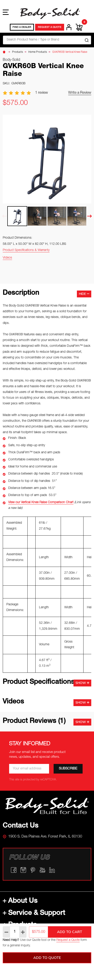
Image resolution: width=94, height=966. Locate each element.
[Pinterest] (33, 870)
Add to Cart (69, 931)
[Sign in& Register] (69, 27)
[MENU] (6, 12)
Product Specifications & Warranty (26, 250)
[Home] (5, 52)
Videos (7, 257)
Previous (4, 216)
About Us (23, 901)
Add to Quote (47, 957)
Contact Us (21, 826)
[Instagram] (23, 870)
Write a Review (79, 93)
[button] (47, 806)
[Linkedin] (52, 870)
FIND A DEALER (22, 27)
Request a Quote (68, 940)
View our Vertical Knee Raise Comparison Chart (40, 502)
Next (89, 216)
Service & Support (36, 913)
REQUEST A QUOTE (49, 27)
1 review (41, 93)
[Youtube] (42, 870)
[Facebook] (13, 870)
